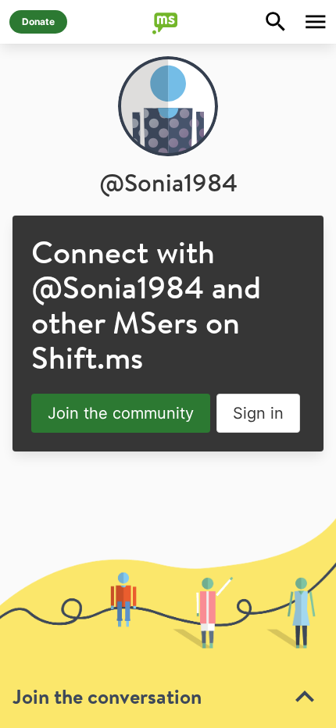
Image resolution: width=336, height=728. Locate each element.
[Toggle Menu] (315, 21)
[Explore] (276, 21)
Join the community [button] (121, 413)
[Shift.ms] (168, 22)
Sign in (258, 413)
